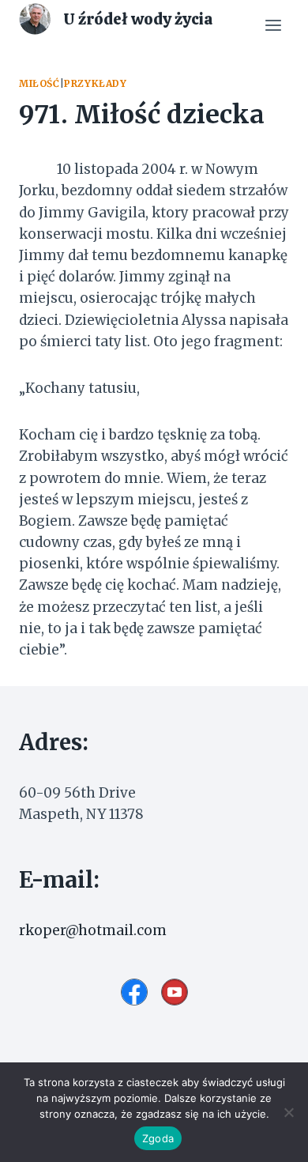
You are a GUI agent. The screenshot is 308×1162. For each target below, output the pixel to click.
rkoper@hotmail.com (93, 930)
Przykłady (95, 83)
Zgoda (158, 1138)
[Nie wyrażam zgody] (288, 1112)
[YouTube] (174, 992)
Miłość (39, 83)
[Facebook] (134, 992)
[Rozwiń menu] (273, 26)
